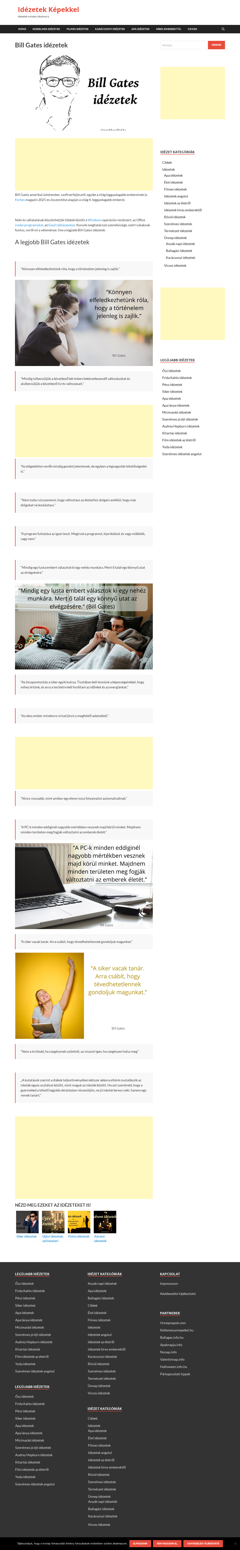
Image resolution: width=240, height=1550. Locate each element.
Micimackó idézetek (176, 412)
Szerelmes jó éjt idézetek (180, 419)
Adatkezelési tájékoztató (178, 1294)
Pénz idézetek (172, 384)
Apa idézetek (140, 29)
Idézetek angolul (176, 196)
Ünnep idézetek (175, 238)
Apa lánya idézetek (175, 405)
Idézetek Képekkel (48, 9)
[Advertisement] (84, 164)
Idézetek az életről (177, 203)
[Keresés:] (192, 45)
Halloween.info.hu (173, 1367)
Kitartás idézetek (174, 433)
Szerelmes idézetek (46, 29)
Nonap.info (168, 1352)
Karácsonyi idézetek (110, 29)
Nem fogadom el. (167, 1543)
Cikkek (192, 29)
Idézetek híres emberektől (183, 210)
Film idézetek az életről (179, 440)
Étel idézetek (173, 182)
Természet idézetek (178, 231)
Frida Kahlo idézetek (177, 378)
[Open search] (223, 29)
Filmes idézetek (78, 29)
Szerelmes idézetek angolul (182, 454)
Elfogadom (140, 1543)
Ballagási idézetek (179, 251)
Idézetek (168, 169)
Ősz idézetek (171, 371)
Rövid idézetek (175, 217)
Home (22, 29)
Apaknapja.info (171, 1345)
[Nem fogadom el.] (235, 1544)
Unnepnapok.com (173, 1323)
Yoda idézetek (172, 447)
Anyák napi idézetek (180, 244)
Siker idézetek (172, 391)
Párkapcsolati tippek (175, 1374)
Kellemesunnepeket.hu (177, 1330)
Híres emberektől (168, 29)
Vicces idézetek (175, 265)
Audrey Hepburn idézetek (181, 426)
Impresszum (169, 1283)
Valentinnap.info (172, 1359)
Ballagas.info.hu (172, 1337)
